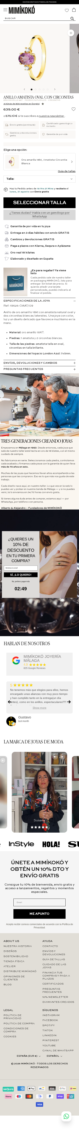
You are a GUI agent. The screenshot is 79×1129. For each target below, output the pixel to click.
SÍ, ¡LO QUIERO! (20, 574)
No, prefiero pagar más (21, 581)
